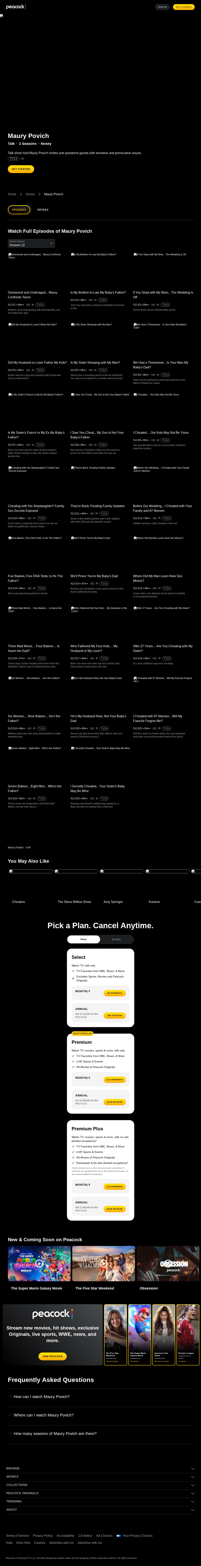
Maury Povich (54, 194)
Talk (11, 143)
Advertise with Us (63, 1543)
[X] (180, 1544)
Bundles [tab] (116, 939)
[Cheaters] (31, 883)
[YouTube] (190, 1533)
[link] (33, 831)
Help (9, 1543)
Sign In (163, 7)
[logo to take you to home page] (16, 7)
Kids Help (24, 1543)
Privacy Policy (44, 1536)
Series (30, 194)
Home (12, 194)
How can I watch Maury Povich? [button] (42, 1396)
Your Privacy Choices (139, 1535)
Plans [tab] (84, 939)
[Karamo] (168, 883)
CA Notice (87, 1536)
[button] (39, 1263)
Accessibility (67, 1536)
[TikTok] (180, 1533)
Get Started (184, 7)
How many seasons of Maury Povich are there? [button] (55, 1433)
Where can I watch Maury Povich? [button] (44, 1415)
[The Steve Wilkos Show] (77, 883)
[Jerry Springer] (122, 883)
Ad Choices (106, 1536)
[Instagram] (170, 1544)
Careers (40, 1543)
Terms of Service (18, 1536)
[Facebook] (170, 1533)
